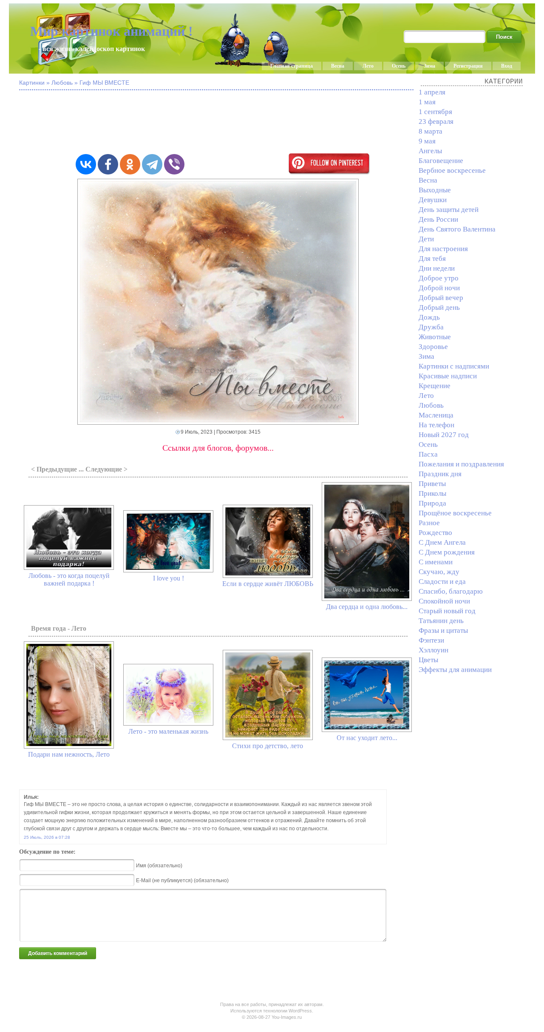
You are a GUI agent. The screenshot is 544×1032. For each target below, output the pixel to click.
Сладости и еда (442, 581)
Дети (426, 239)
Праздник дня (440, 474)
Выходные (435, 190)
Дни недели (437, 268)
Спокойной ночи (444, 601)
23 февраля (436, 121)
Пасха (428, 454)
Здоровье (433, 347)
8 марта (430, 131)
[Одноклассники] (130, 164)
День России (438, 219)
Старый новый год (447, 611)
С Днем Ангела (442, 542)
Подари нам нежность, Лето (69, 754)
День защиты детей (449, 210)
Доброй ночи (439, 288)
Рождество (435, 533)
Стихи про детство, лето (267, 745)
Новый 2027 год (444, 435)
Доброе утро (439, 278)
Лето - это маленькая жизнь (168, 731)
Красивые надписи (448, 376)
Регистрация (468, 66)
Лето (368, 66)
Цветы (428, 660)
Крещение (434, 386)
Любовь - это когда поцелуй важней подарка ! (69, 579)
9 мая (427, 141)
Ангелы (430, 151)
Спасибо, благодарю (451, 591)
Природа (432, 503)
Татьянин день (441, 621)
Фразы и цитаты (443, 630)
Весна (337, 66)
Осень (398, 66)
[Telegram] (152, 164)
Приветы (432, 484)
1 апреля (432, 92)
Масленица (436, 415)
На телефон (436, 425)
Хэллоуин (433, 650)
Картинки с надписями (454, 366)
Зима (429, 66)
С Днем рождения (447, 552)
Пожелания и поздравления (461, 464)
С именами (436, 562)
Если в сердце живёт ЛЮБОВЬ (267, 583)
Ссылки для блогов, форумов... (218, 447)
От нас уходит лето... (367, 737)
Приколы (432, 493)
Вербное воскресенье (452, 170)
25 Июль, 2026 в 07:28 (47, 837)
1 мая (427, 102)
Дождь (429, 317)
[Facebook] (108, 164)
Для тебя (432, 258)
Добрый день (439, 307)
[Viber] (174, 164)
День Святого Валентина (457, 229)
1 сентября (435, 112)
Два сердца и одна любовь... (367, 606)
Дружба (431, 327)
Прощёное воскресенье (455, 513)
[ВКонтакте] (86, 164)
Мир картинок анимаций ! (111, 31)
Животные (435, 337)
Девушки (433, 200)
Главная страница (291, 66)
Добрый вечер (441, 298)
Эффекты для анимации (455, 670)
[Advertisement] (227, 122)
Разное (429, 523)
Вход (506, 66)
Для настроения (443, 249)
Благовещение (441, 161)
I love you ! (168, 578)
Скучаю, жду (439, 572)
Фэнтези (431, 640)
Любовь (431, 405)
